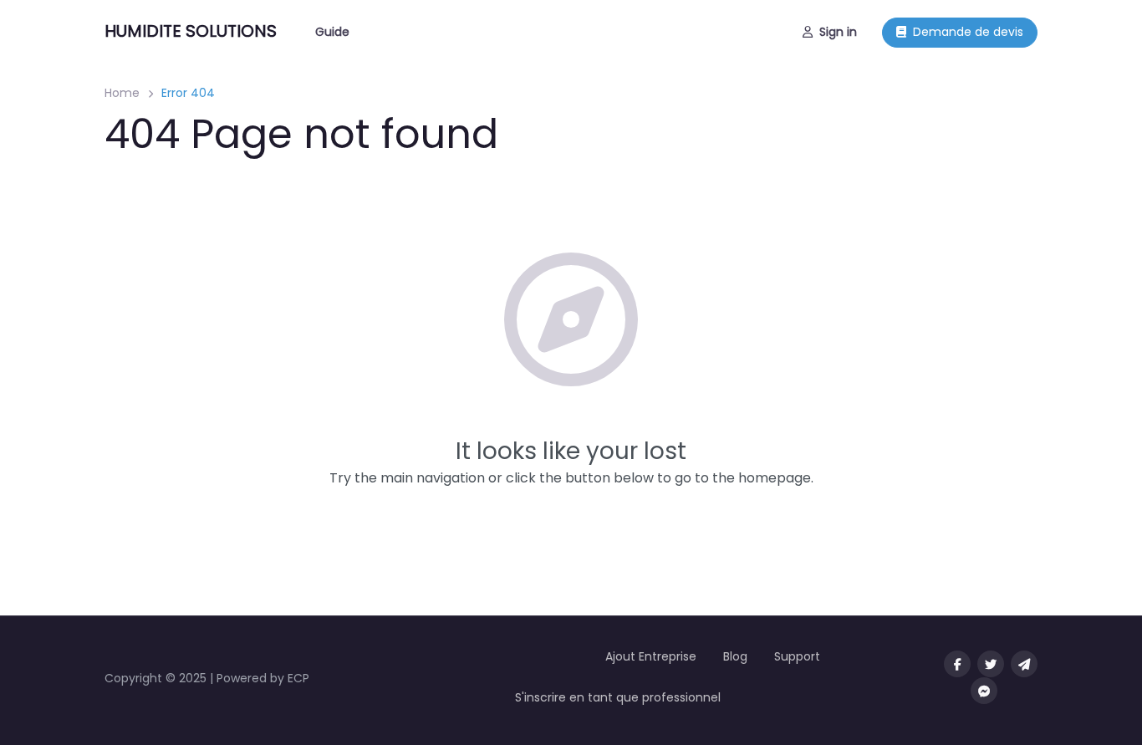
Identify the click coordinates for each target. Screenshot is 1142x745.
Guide (332, 31)
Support (797, 656)
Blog (735, 656)
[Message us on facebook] (984, 690)
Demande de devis (968, 31)
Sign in (838, 31)
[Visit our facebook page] (957, 664)
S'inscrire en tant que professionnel (618, 697)
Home (122, 92)
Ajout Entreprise (650, 656)
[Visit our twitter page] (990, 664)
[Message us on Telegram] (1024, 664)
